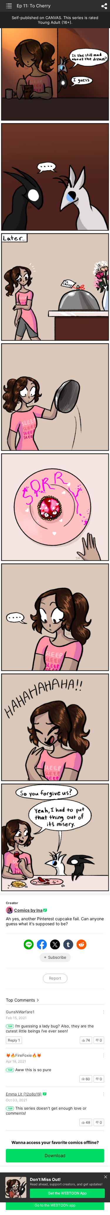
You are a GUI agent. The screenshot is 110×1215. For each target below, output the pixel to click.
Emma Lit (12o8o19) (24, 1094)
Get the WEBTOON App (67, 1193)
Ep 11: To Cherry (33, 6)
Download (55, 1155)
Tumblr (68, 944)
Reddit (82, 944)
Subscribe (57, 957)
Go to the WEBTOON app (55, 1205)
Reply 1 (14, 1040)
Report (55, 978)
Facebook (42, 944)
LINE (29, 944)
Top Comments (20, 999)
